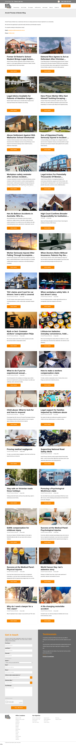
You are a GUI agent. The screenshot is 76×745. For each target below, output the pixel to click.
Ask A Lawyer (45, 7)
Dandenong (17, 722)
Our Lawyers (30, 7)
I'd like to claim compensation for (13, 675)
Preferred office (9, 680)
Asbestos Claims (58, 719)
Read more (14, 71)
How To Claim (23, 7)
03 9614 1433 (11, 33)
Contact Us (57, 7)
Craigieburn (17, 720)
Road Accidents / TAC (36, 719)
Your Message (8, 685)
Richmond (17, 723)
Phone (7, 670)
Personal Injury (16, 7)
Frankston (17, 739)
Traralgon (17, 737)
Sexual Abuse (34, 720)
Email (6, 664)
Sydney (17, 733)
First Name (8, 643)
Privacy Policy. (19, 742)
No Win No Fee (38, 7)
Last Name (8, 648)
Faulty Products (46, 722)
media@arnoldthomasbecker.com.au (16, 30)
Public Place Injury (35, 722)
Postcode (7, 653)
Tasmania (17, 732)
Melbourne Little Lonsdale (20, 719)
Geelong (17, 727)
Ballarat (17, 730)
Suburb (7, 660)
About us (51, 7)
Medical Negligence (47, 719)
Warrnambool (18, 729)
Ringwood (17, 725)
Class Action (46, 720)
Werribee (17, 726)
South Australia (18, 736)
